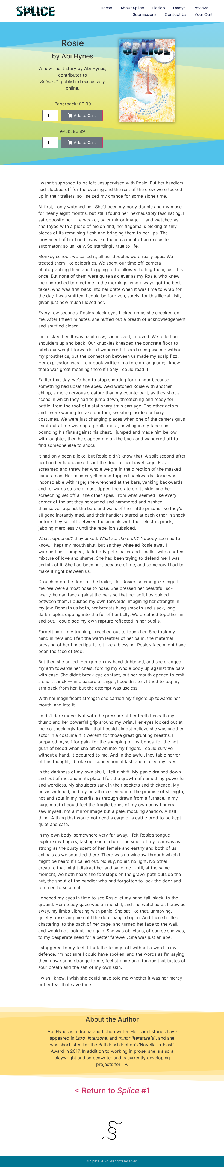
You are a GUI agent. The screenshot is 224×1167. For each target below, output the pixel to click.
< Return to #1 (112, 1090)
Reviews (201, 8)
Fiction (158, 8)
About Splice (132, 8)
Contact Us (175, 14)
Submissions (145, 14)
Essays (179, 8)
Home (106, 8)
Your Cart (203, 14)
